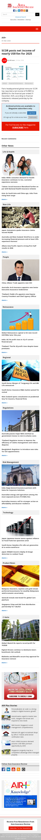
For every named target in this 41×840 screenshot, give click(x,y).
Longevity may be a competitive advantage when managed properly (25, 752)
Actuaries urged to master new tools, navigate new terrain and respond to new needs (24, 718)
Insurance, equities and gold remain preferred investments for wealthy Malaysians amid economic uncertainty (20, 591)
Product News (9, 563)
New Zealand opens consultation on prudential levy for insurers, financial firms (20, 398)
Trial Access (32, 117)
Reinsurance (29, 83)
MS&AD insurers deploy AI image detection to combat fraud (17, 553)
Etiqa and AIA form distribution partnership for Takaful (18, 605)
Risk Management (11, 462)
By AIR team (11, 60)
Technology (8, 512)
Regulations (8, 408)
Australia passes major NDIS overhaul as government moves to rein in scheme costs (19, 435)
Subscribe (13, 20)
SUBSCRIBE (17, 127)
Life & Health (8, 152)
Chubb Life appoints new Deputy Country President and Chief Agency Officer (19, 295)
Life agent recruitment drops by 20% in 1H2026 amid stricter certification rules (24, 734)
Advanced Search (20, 17)
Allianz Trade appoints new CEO (17, 283)
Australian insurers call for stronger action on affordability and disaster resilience (20, 502)
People (6, 257)
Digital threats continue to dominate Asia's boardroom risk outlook (19, 651)
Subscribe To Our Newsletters (20, 828)
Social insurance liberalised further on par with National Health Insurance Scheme (20, 188)
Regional (7, 357)
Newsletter (21, 20)
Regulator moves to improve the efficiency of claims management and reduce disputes (20, 442)
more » (4, 199)
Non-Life (7, 204)
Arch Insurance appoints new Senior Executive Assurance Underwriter (20, 288)
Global (5, 83)
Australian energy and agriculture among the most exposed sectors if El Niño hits (20, 496)
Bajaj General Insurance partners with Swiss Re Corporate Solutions (19, 489)
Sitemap (28, 20)
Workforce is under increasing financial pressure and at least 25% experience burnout (20, 239)
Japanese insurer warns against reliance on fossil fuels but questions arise (20, 539)
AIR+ (4, 37)
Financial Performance (16, 83)
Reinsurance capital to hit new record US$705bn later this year (19, 334)
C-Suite (6, 617)
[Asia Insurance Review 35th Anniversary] (20, 5)
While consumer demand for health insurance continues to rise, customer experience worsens (18, 180)
